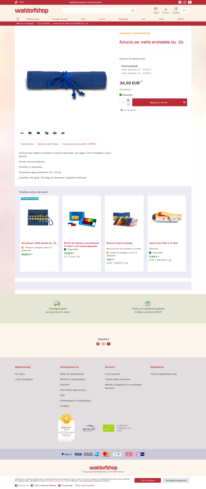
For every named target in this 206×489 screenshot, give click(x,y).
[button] (17, 19)
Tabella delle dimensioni (117, 379)
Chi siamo (20, 374)
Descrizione (27, 144)
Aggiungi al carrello (158, 102)
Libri (143, 19)
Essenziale (24, 485)
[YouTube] (190, 2)
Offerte (181, 19)
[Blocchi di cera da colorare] (124, 218)
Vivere (161, 19)
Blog (21, 2)
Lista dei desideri (129, 110)
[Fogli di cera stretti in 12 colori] (167, 218)
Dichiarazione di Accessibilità (75, 400)
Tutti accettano (148, 480)
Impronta (64, 384)
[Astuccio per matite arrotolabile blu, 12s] (22, 133)
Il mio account (112, 374)
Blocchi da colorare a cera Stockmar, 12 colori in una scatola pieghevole (81, 244)
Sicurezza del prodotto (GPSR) (79, 144)
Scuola (102, 19)
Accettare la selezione (176, 480)
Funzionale (67, 485)
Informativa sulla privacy (73, 390)
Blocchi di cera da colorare (119, 243)
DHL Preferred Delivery (45, 485)
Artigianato (123, 19)
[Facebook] (180, 2)
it (184, 10)
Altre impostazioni (84, 485)
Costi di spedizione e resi (163, 374)
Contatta (64, 405)
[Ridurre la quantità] (128, 104)
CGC (62, 395)
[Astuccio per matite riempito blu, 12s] (39, 218)
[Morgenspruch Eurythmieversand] (135, 33)
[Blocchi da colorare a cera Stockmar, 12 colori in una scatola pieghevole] (82, 218)
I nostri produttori (24, 379)
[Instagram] (184, 2)
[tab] (27, 144)
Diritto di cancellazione (72, 374)
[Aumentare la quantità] (128, 100)
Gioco (83, 19)
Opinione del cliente (48, 144)
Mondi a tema (33, 19)
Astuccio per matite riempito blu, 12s (38, 243)
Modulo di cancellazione (72, 379)
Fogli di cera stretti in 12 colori (163, 243)
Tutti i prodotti (43, 23)
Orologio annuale (59, 19)
